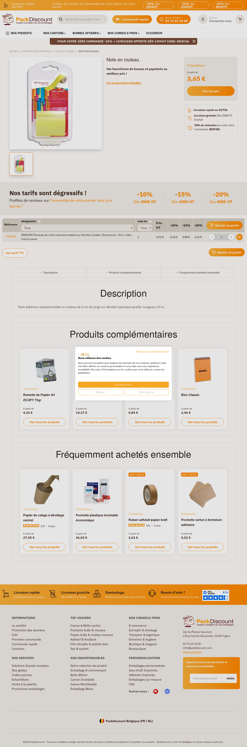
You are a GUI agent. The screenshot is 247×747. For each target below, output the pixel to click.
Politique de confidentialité (152, 351)
